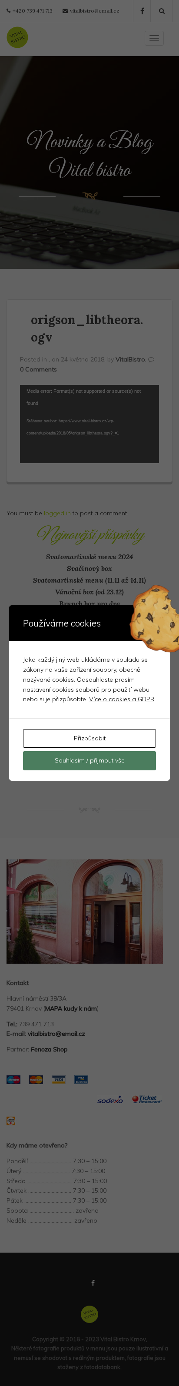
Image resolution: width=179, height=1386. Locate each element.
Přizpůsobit (90, 738)
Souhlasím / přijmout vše (90, 760)
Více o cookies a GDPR (121, 699)
